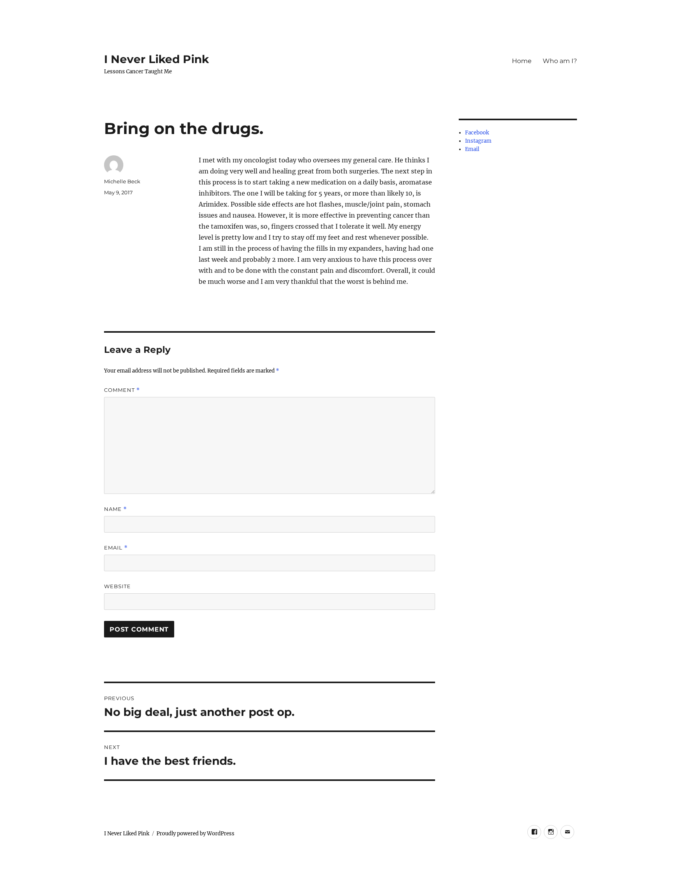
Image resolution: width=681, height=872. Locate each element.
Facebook (477, 132)
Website (117, 586)
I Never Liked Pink (156, 59)
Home (522, 61)
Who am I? (560, 61)
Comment (122, 390)
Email (116, 547)
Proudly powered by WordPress (195, 833)
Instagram (478, 141)
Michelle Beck (122, 181)
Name (115, 509)
